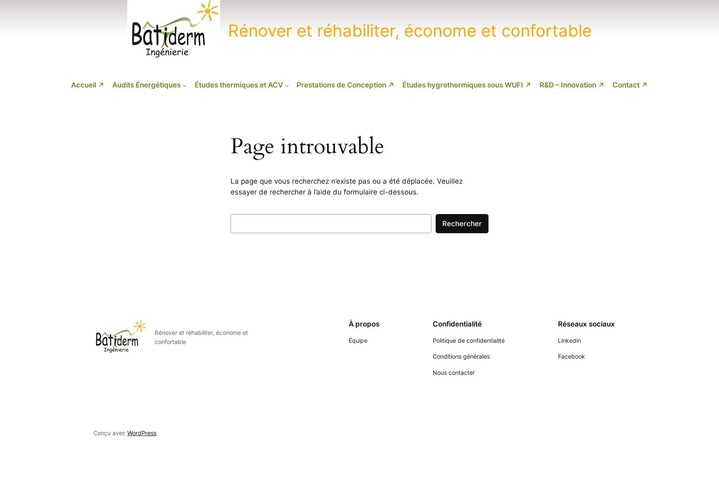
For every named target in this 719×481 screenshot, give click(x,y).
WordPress (141, 432)
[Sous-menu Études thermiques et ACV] (287, 85)
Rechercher (462, 223)
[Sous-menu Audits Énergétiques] (185, 85)
